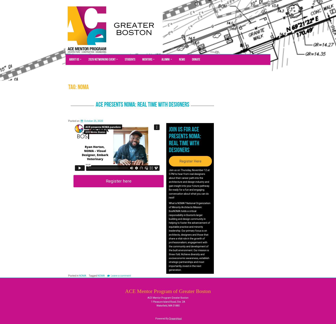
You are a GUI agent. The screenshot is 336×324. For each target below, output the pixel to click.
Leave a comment (121, 275)
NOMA (82, 275)
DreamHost (175, 318)
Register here (118, 181)
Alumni (166, 59)
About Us (74, 59)
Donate (196, 59)
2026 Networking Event (102, 59)
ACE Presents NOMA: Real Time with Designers (142, 105)
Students (130, 59)
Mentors (147, 59)
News (182, 59)
